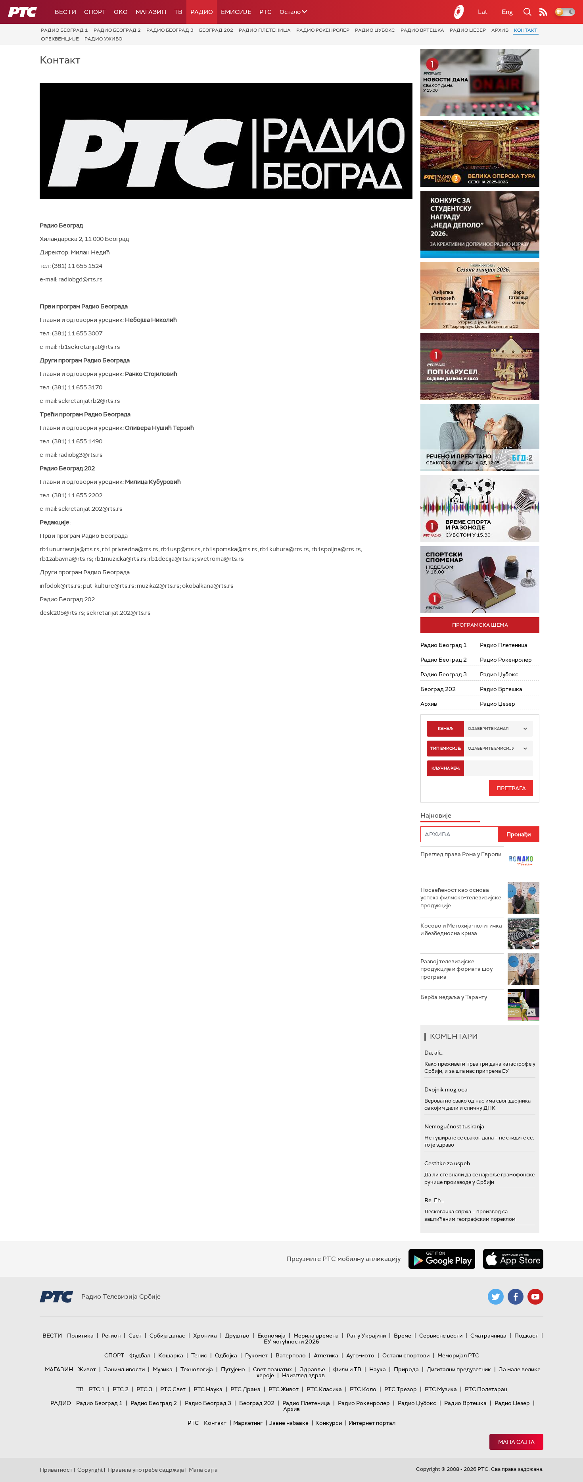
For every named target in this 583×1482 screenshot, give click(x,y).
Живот (87, 1369)
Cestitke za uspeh (447, 1163)
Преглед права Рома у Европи (461, 854)
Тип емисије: (445, 748)
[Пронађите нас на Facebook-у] (516, 1297)
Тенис (199, 1355)
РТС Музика (441, 1389)
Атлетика (326, 1355)
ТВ (178, 12)
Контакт (525, 30)
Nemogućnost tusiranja (454, 1126)
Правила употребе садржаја (145, 1469)
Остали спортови (406, 1355)
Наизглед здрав (303, 1375)
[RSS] (543, 12)
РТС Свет (173, 1389)
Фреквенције (60, 39)
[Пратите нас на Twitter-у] (496, 1297)
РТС (265, 12)
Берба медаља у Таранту (453, 997)
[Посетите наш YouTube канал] (535, 1297)
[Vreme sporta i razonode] (479, 508)
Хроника (205, 1335)
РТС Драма (245, 1389)
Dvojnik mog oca (446, 1089)
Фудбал (139, 1355)
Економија (271, 1335)
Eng (507, 12)
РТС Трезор (400, 1389)
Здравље (312, 1369)
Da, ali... (433, 1052)
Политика (80, 1335)
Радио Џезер (468, 30)
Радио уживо (103, 39)
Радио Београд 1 (64, 30)
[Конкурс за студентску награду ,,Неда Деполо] (479, 224)
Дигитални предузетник (459, 1369)
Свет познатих (272, 1369)
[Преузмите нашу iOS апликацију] (513, 1259)
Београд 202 (216, 30)
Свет (135, 1335)
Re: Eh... (434, 1200)
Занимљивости (124, 1369)
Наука (377, 1369)
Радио (201, 12)
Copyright (90, 1469)
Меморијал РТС (458, 1355)
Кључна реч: (445, 768)
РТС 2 (120, 1389)
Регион (111, 1335)
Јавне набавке (289, 1422)
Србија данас (167, 1335)
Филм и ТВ (347, 1369)
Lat (482, 12)
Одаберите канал (488, 728)
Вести (65, 12)
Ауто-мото (360, 1355)
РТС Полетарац (486, 1389)
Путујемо (233, 1369)
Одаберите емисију (491, 748)
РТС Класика (324, 1389)
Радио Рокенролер (322, 30)
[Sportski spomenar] (479, 579)
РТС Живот (283, 1389)
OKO (121, 12)
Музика (163, 1369)
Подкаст (526, 1335)
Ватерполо (291, 1355)
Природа (406, 1369)
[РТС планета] (459, 12)
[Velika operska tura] (479, 153)
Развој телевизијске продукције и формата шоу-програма (457, 969)
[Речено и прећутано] (479, 437)
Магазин (151, 12)
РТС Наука (208, 1389)
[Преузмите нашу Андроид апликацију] (441, 1259)
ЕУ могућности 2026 (291, 1341)
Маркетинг (248, 1422)
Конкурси (328, 1422)
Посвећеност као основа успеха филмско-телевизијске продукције (460, 897)
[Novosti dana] (479, 82)
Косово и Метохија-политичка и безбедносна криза (461, 929)
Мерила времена (316, 1335)
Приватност (56, 1469)
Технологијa (196, 1369)
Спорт (95, 12)
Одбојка (226, 1355)
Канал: (445, 728)
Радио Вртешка (422, 30)
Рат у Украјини (366, 1335)
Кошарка (170, 1355)
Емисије (236, 12)
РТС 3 (144, 1389)
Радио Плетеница (265, 30)
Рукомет (256, 1355)
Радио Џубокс (375, 30)
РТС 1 (97, 1389)
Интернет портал (372, 1422)
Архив (499, 30)
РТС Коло (363, 1389)
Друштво (237, 1335)
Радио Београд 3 (170, 30)
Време (402, 1335)
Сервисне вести (440, 1335)
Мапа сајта (516, 1441)
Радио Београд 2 (117, 30)
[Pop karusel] (479, 366)
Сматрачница (488, 1335)
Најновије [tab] (435, 815)
